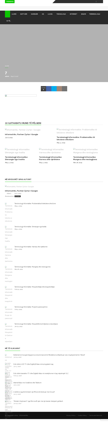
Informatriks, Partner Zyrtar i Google (21, 137)
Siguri (83, 17)
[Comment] (59, 91)
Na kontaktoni (73, 4)
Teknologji (61, 17)
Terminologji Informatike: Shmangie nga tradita (30, 229)
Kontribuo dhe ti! (87, 4)
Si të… (9, 24)
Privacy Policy (71, 418)
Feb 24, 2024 (18, 292)
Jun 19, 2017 (17, 406)
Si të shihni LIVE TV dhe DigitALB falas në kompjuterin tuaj (33, 367)
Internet (73, 17)
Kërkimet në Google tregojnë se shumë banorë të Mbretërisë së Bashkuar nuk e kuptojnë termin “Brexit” (49, 358)
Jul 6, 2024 (8, 140)
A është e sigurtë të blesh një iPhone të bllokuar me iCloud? (34, 395)
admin (7, 79)
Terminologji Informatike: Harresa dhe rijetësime (30, 250)
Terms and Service (95, 418)
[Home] (7, 17)
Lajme (14, 17)
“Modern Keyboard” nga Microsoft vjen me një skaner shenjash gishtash (38, 404)
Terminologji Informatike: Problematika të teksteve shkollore (35, 206)
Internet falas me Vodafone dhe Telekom (27, 385)
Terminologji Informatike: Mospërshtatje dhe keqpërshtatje (34, 290)
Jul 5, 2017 (16, 388)
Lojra (50, 17)
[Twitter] (101, 1)
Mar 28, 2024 (77, 165)
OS (43, 17)
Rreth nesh (62, 4)
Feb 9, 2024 (18, 312)
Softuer (23, 17)
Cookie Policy (82, 418)
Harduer (34, 17)
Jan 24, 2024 (18, 329)
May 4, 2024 (61, 145)
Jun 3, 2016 (17, 369)
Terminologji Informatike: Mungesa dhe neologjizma (32, 270)
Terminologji (94, 17)
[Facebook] (48, 91)
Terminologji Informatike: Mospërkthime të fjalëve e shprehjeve (36, 327)
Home (7, 69)
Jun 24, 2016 (17, 360)
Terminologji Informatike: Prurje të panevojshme (30, 310)
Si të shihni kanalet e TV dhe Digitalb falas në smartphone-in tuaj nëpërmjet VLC (40, 376)
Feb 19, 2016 (17, 378)
